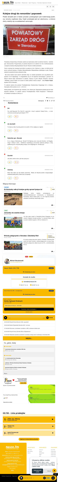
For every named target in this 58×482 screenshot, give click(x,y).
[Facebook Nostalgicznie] (12, 470)
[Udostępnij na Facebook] (46, 187)
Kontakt (49, 3)
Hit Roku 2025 (53, 451)
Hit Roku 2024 (53, 452)
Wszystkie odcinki (29, 311)
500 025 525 (11, 464)
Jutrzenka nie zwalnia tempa (14, 213)
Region (40, 454)
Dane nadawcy (12, 468)
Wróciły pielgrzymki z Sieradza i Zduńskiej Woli (21, 235)
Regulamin (14, 476)
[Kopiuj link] (52, 187)
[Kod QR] (53, 187)
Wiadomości (25, 3)
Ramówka (39, 3)
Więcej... (29, 338)
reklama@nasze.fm (17, 458)
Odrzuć (49, 471)
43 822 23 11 (10, 455)
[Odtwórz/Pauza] (21, 478)
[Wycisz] (44, 478)
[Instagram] (13, 470)
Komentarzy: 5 (51, 97)
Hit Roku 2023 (53, 454)
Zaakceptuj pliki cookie (37, 470)
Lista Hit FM (53, 449)
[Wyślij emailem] (50, 187)
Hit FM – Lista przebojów (14, 413)
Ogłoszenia (44, 3)
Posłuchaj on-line (29, 272)
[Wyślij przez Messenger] (47, 187)
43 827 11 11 (35, 285)
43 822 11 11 (9, 458)
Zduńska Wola (41, 452)
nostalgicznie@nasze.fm (19, 464)
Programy (34, 3)
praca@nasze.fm (13, 466)
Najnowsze (41, 449)
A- (47, 6)
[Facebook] (11, 470)
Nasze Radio (18, 3)
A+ (53, 6)
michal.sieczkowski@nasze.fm (16, 262)
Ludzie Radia (30, 449)
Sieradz (40, 451)
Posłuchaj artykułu (9, 100)
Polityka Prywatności (6, 476)
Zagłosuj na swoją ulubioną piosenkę (29, 439)
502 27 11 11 (24, 285)
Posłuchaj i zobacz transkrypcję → (29, 309)
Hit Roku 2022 (53, 456)
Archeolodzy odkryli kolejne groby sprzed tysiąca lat (23, 189)
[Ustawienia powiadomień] (54, 471)
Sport (30, 3)
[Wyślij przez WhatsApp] (49, 187)
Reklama (29, 452)
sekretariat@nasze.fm (18, 455)
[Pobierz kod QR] (53, 101)
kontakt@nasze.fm (30, 281)
